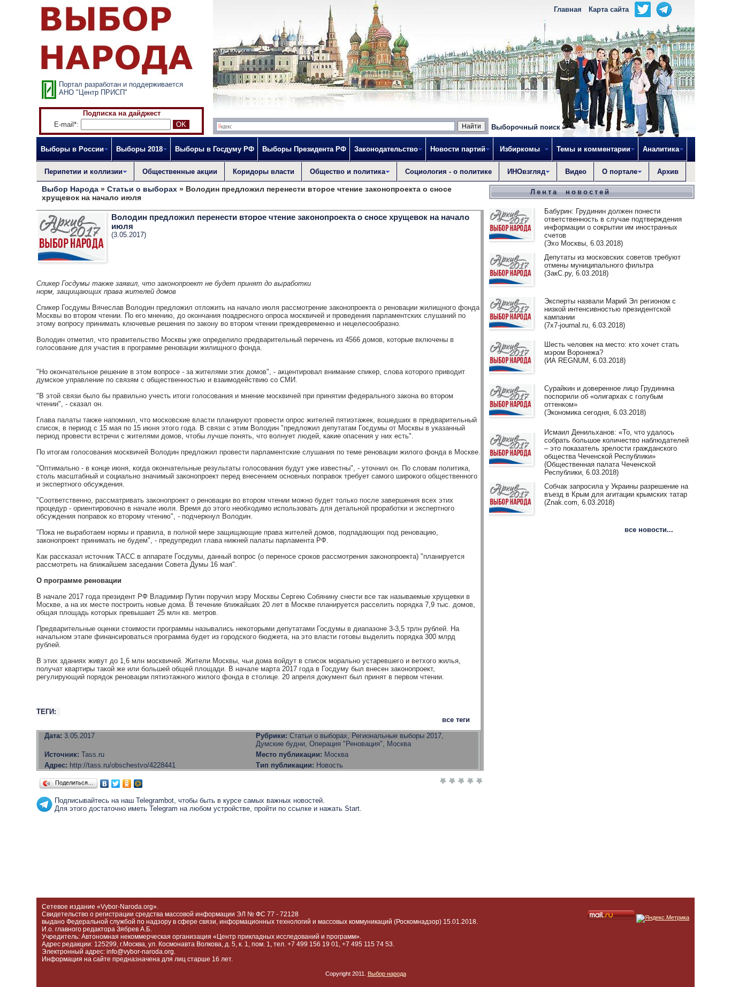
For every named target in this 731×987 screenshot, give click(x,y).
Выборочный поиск (525, 127)
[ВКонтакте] (104, 784)
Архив (668, 172)
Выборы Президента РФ (304, 149)
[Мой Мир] (138, 784)
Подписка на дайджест (122, 113)
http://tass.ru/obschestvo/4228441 (123, 765)
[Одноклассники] (127, 784)
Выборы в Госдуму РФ (214, 149)
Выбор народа (387, 973)
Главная (568, 9)
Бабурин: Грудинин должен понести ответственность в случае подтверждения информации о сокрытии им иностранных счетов (613, 223)
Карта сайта (609, 9)
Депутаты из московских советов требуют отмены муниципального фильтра (612, 261)
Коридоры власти (263, 172)
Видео (576, 172)
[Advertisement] (260, 837)
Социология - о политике (448, 172)
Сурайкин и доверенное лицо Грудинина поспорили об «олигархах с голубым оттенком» (609, 396)
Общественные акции (179, 172)
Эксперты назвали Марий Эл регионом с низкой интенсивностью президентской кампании (610, 309)
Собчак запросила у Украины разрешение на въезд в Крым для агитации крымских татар (616, 490)
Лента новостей (570, 192)
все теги (456, 720)
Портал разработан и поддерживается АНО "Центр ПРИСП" (121, 88)
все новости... (649, 530)
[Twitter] (115, 784)
